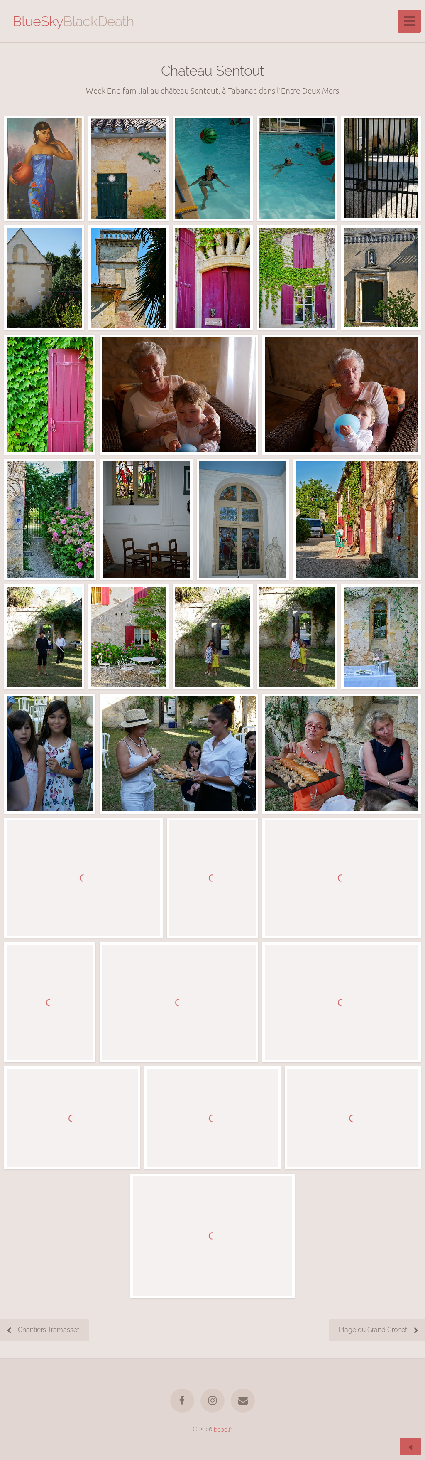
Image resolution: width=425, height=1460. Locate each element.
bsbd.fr (223, 1429)
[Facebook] (182, 1401)
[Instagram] (212, 1401)
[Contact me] (243, 1401)
